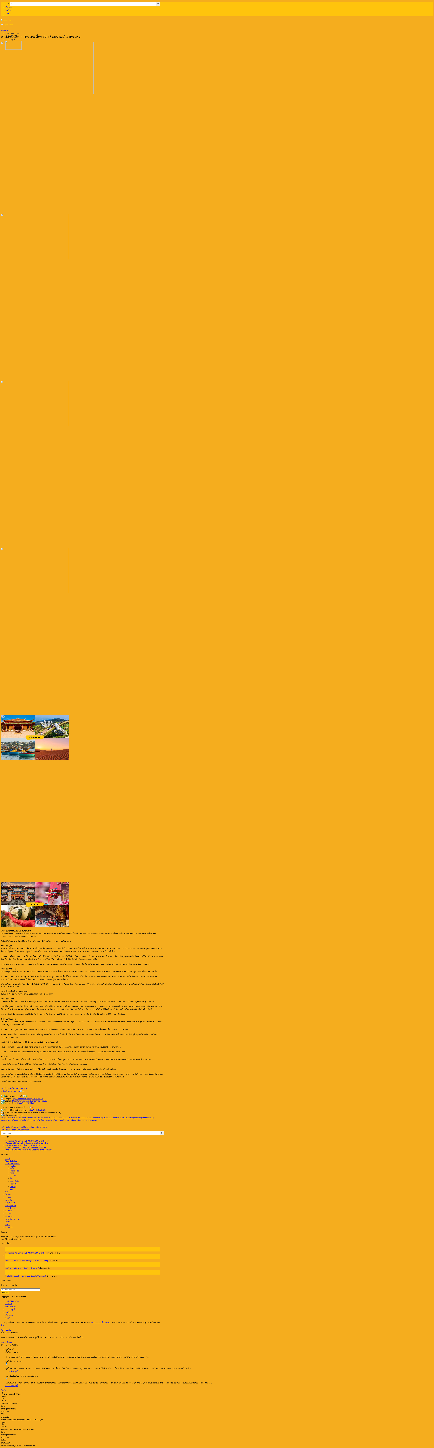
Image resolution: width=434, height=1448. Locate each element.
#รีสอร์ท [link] (23, 1120)
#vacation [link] (93, 1117)
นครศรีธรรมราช (12, 1219)
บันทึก (3, 1390)
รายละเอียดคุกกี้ (11, 1371)
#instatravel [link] (69, 1117)
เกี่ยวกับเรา (9, 7)
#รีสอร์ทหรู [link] (41, 1120)
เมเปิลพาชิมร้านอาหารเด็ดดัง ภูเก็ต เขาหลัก (22, 1145)
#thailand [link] (84, 1117)
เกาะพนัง (9, 1227)
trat (6, 1192)
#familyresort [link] (114, 1117)
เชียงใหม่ (13, 1184)
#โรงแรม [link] (15, 1120)
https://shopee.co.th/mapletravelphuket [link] (28, 1099)
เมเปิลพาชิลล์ (4, 30)
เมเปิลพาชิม (10, 1203)
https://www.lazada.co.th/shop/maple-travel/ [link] (29, 1101)
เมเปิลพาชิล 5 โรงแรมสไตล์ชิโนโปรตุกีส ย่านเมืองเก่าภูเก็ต (24, 1127)
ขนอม (7, 1222)
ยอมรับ (8, 1330)
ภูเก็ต (12, 1168)
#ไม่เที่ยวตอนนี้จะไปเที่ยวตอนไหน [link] (14, 1089)
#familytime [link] (124, 1117)
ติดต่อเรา (9, 10)
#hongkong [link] (85, 1120)
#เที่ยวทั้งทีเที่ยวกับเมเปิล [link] (10, 1091)
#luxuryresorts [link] (102, 1117)
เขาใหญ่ (13, 1187)
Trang (12, 1208)
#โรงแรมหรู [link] (31, 1120)
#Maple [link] (4, 1117)
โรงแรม (8, 1304)
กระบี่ (7, 1159)
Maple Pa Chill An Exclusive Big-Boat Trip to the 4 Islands (28, 1150)
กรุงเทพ (13, 1175)
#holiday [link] (150, 1117)
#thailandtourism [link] (57, 1117)
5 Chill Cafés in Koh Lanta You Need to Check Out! (25, 1148)
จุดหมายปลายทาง (12, 33)
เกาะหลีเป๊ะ (14, 1181)
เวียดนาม (9, 1216)
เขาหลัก (8, 1200)
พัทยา (12, 1178)
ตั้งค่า (3, 1325)
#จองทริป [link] (22, 1117)
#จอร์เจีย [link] (76, 1120)
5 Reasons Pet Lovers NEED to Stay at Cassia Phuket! (27, 1141)
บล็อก (7, 13)
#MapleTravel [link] (12, 1117)
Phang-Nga (14, 1171)
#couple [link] (132, 1117)
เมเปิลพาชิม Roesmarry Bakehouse (15, 1130)
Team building (11, 1161)
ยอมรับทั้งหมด (6, 1342)
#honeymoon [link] (141, 1117)
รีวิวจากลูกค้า (10, 1309)
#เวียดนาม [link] (57, 1120)
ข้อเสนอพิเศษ (10, 1307)
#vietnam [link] (93, 1120)
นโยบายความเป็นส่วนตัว (100, 1322)
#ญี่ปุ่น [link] (63, 1120)
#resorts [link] (77, 1117)
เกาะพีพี (8, 1210)
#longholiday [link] (6, 1120)
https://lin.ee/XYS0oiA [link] (26, 1103)
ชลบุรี (7, 1225)
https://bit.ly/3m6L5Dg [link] (37, 1110)
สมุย (11, 1189)
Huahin (13, 1166)
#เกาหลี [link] (70, 1120)
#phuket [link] (47, 1117)
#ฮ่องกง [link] (49, 1120)
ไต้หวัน (8, 1194)
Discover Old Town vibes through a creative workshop (26, 1143)
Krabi (12, 1173)
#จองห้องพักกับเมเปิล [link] (35, 1117)
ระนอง (8, 1197)
